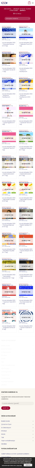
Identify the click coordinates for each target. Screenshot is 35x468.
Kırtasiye (4, 355)
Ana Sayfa (7, 9)
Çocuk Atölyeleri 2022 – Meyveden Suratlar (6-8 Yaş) (8, 199)
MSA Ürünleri (5, 368)
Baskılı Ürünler (5, 346)
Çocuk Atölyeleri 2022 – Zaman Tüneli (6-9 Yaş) (25, 327)
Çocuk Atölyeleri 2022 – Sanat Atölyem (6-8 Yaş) (26, 250)
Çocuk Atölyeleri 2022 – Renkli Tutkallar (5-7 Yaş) (25, 225)
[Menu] (33, 3)
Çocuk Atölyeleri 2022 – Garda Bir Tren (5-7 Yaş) (25, 122)
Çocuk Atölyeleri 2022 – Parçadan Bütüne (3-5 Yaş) (8, 44)
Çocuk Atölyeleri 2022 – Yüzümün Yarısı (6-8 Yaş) (8, 302)
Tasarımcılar (5, 375)
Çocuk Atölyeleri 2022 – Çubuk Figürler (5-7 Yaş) (8, 122)
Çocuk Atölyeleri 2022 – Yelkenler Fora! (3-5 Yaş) (25, 44)
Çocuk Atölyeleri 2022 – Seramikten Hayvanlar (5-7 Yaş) (8, 276)
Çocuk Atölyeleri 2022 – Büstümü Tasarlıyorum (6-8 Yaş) (25, 96)
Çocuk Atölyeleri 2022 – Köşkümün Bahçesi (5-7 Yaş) (25, 148)
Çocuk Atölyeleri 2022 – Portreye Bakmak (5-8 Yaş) (8, 225)
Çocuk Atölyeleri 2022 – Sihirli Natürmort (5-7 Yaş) (25, 276)
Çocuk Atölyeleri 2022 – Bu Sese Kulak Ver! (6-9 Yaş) (25, 302)
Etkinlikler (4, 385)
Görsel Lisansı (5, 378)
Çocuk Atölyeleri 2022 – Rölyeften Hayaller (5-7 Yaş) (8, 250)
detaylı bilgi (19, 465)
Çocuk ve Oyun (6, 349)
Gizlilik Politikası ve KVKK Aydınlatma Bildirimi (15, 454)
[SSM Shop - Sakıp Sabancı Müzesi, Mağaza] (8, 3)
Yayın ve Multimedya (8, 365)
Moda (3, 359)
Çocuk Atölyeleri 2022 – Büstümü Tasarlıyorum (25, 69)
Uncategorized (6, 372)
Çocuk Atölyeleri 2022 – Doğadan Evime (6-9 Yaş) (8, 327)
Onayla (28, 465)
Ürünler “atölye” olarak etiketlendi (20, 9)
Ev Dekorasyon (6, 352)
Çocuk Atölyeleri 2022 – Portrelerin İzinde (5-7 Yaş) (9, 69)
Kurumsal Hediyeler (7, 381)
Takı (2, 362)
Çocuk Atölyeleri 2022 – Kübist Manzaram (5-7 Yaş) (8, 174)
